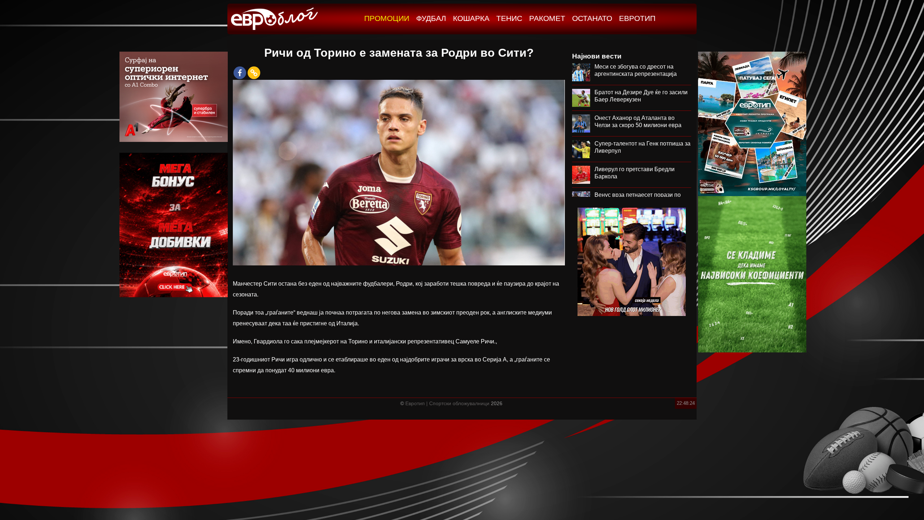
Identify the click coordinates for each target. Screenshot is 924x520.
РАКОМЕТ (547, 18)
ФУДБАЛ (431, 18)
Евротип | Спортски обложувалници (447, 403)
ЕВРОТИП (637, 18)
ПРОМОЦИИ (386, 18)
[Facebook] (240, 72)
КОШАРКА (471, 18)
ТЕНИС (509, 18)
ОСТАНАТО (592, 18)
